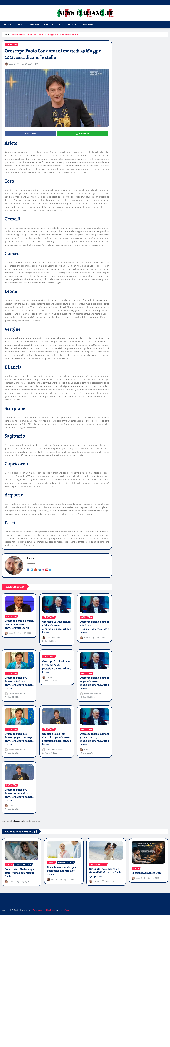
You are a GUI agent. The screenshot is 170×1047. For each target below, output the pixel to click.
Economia (33, 24)
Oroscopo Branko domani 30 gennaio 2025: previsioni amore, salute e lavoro (94, 739)
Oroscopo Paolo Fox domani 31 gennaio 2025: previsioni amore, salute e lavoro (19, 739)
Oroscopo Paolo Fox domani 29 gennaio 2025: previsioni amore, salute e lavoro (19, 795)
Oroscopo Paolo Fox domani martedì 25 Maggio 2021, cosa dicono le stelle (45, 34)
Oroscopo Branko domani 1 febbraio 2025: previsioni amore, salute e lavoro (56, 666)
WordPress (37, 910)
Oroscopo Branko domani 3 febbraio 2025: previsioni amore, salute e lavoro (94, 627)
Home (7, 24)
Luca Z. (12, 64)
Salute (72, 24)
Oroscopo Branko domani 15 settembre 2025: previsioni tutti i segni (19, 624)
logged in (18, 821)
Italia (19, 24)
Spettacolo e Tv (53, 24)
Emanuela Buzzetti (17, 693)
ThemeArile (64, 910)
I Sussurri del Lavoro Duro (147, 873)
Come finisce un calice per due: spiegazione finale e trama (61, 870)
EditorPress (49, 910)
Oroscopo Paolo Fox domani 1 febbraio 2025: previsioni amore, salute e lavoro (19, 683)
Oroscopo (87, 24)
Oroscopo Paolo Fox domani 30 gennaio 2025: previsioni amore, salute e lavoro (56, 739)
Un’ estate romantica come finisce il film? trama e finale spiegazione (105, 872)
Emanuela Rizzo (53, 637)
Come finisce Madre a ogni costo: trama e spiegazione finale (20, 872)
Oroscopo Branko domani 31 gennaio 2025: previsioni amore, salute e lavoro (94, 683)
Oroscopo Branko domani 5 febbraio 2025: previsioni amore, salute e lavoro (56, 627)
